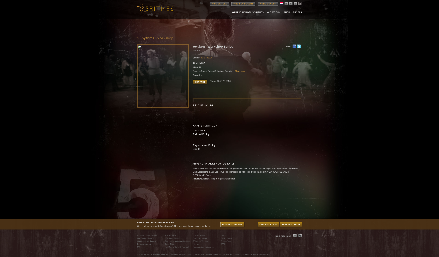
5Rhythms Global (172, 238)
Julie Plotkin (206, 58)
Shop (287, 12)
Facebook (294, 46)
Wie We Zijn (273, 12)
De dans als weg (144, 244)
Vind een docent (243, 4)
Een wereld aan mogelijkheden (177, 241)
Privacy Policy (226, 238)
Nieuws (297, 12)
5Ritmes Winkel (199, 235)
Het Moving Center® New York (177, 247)
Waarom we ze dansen (146, 241)
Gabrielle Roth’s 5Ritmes (248, 12)
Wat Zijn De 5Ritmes (145, 238)
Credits (223, 235)
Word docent (268, 4)
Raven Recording (200, 238)
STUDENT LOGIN (268, 225)
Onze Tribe (169, 244)
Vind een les (219, 4)
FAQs (139, 247)
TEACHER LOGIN (291, 225)
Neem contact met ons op (203, 247)
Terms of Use (226, 241)
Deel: (288, 46)
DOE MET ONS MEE (232, 225)
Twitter (299, 46)
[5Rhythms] (156, 9)
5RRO (223, 244)
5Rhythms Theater (200, 241)
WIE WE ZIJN (170, 235)
